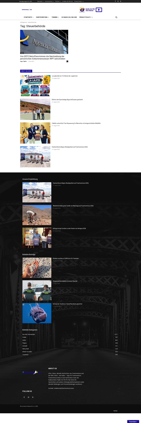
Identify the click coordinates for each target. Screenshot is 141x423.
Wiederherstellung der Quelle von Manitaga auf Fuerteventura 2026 (73, 206)
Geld (22, 53)
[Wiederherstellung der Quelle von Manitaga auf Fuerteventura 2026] (36, 215)
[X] (121, 1)
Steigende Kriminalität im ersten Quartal (65, 281)
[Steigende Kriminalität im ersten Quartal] (36, 290)
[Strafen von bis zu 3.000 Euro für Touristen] (36, 268)
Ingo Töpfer (23, 61)
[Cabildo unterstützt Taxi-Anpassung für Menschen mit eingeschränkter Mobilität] (35, 133)
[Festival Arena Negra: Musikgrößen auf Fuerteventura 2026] (35, 156)
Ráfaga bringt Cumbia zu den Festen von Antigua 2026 (69, 228)
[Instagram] (118, 1)
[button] (116, 17)
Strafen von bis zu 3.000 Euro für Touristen (66, 258)
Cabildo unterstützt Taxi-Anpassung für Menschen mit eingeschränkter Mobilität (76, 123)
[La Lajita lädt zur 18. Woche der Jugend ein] (35, 85)
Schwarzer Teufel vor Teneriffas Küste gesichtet (67, 304)
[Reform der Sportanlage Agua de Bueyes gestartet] (35, 109)
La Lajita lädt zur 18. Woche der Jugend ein (65, 76)
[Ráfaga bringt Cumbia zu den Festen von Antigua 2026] (36, 238)
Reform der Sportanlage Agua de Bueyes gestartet (67, 99)
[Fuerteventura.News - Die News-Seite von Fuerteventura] (27, 9)
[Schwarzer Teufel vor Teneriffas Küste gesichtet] (36, 313)
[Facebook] (115, 1)
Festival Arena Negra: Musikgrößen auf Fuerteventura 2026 (70, 147)
